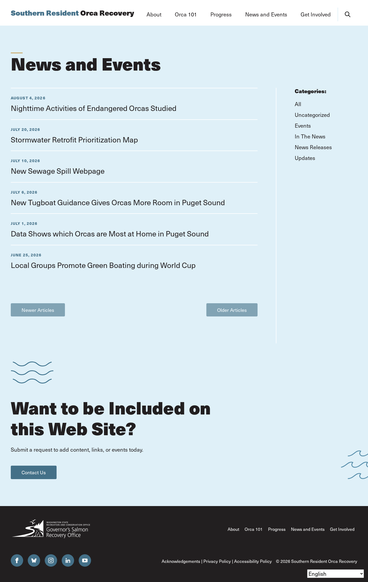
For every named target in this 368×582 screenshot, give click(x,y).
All (298, 104)
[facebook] (17, 560)
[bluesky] (34, 560)
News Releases (313, 147)
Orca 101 (254, 529)
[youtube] (85, 560)
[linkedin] (68, 560)
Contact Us (34, 472)
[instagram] (51, 560)
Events (303, 125)
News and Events (308, 529)
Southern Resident (72, 12)
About (233, 529)
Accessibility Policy (253, 561)
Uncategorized (312, 115)
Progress (277, 529)
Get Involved (342, 529)
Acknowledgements (181, 561)
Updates (305, 158)
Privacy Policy (217, 561)
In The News (310, 136)
